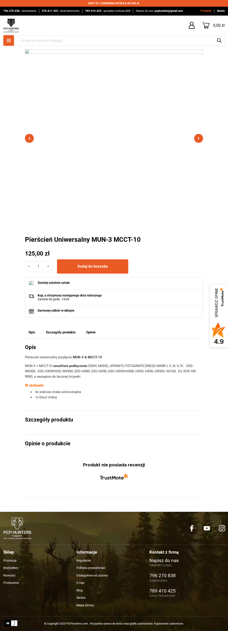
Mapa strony (85, 605)
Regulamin (83, 560)
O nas (80, 583)
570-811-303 (50, 10)
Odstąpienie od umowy (92, 575)
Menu (8, 40)
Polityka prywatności (90, 568)
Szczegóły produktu (60, 332)
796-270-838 (11, 10)
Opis (31, 332)
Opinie (91, 332)
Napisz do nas (164, 561)
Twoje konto (191, 25)
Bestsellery (10, 568)
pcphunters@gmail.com (169, 10)
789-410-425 (93, 10)
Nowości (9, 575)
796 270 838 (162, 576)
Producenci (11, 583)
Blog (79, 590)
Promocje (9, 560)
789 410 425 (162, 591)
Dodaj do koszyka (92, 266)
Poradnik (206, 10)
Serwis (221, 10)
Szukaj (219, 40)
